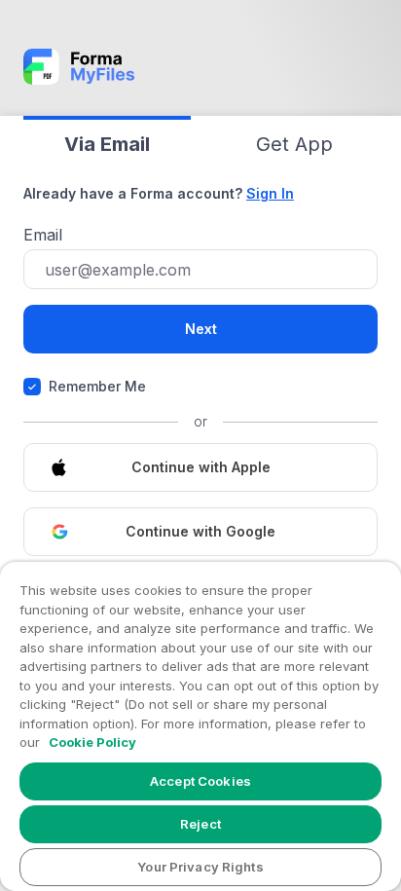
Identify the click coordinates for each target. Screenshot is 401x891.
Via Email (107, 144)
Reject (200, 824)
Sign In (270, 193)
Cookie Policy (92, 742)
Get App (294, 144)
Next (201, 328)
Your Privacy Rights (200, 866)
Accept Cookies (200, 781)
